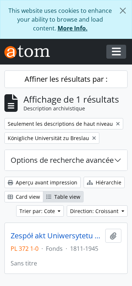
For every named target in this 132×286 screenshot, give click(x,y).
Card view (27, 196)
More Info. (73, 28)
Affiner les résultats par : (66, 79)
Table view (66, 196)
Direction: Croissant (95, 211)
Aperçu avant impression (45, 182)
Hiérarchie (107, 182)
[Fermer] (123, 10)
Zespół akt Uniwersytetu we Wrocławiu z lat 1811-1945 (56, 235)
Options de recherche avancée (62, 160)
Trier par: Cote (37, 211)
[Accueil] (30, 52)
